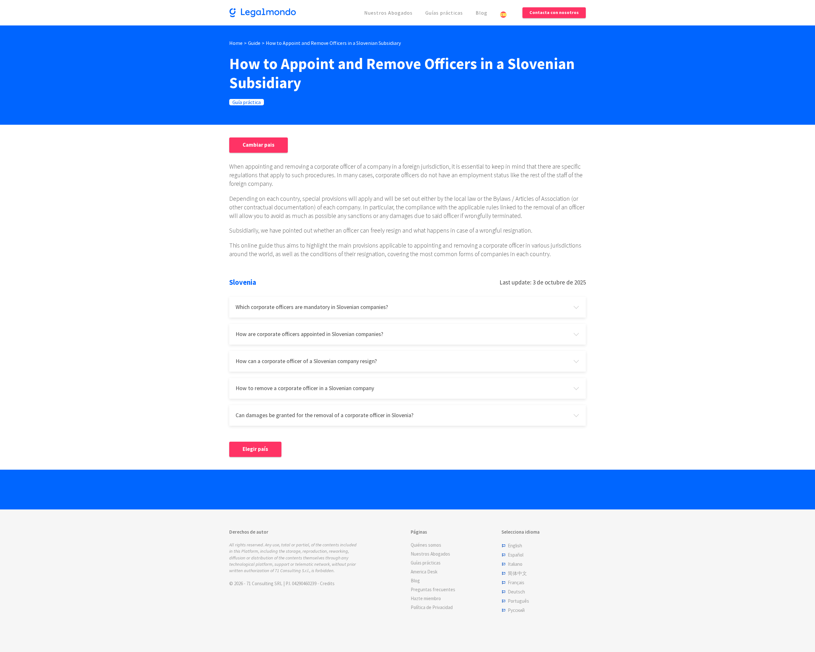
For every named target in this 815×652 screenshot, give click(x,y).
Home (236, 43)
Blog (481, 13)
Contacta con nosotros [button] (554, 12)
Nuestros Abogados (388, 13)
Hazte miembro (426, 598)
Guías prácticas (444, 13)
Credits (327, 583)
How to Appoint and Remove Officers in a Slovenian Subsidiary (333, 43)
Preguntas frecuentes (433, 589)
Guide (254, 43)
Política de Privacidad (432, 607)
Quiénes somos (426, 545)
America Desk (424, 572)
